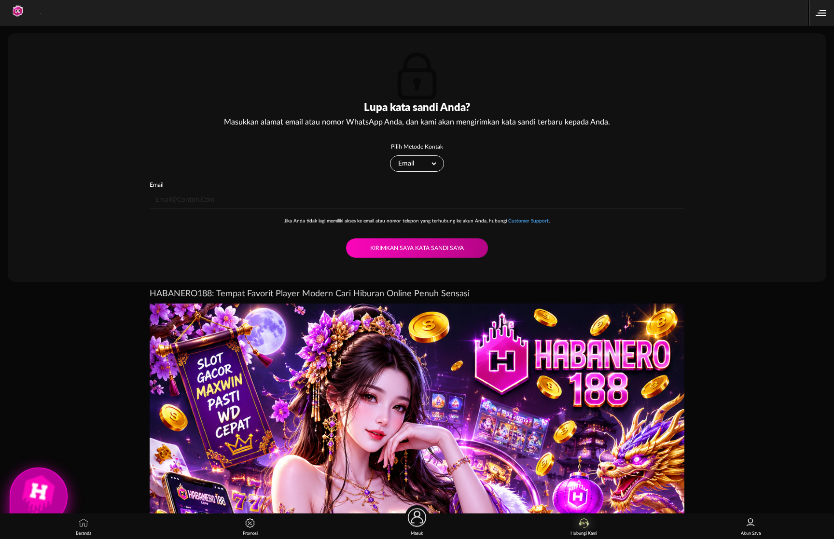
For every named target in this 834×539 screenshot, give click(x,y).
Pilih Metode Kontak (417, 147)
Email (157, 185)
